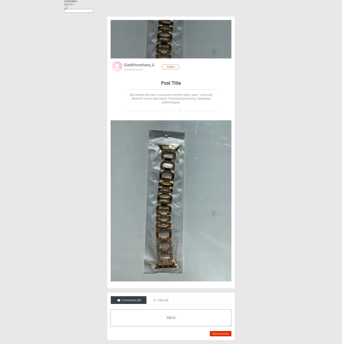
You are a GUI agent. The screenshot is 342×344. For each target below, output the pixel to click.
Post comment (221, 333)
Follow (170, 66)
